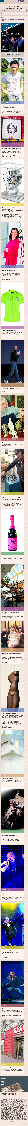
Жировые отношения (8, 835)
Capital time (20, 1)
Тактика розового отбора (8, 557)
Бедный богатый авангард (9, 713)
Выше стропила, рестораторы (10, 612)
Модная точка (6, 1067)
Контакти (3, 1082)
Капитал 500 (3, 3)
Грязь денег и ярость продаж (12, 148)
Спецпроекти (14, 1)
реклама (2, 1081)
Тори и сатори (5, 1008)
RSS (3, 17)
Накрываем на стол (7, 207)
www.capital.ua (21, 1099)
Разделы (6, 14)
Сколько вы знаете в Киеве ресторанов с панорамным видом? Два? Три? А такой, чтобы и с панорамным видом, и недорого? (12, 616)
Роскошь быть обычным (8, 388)
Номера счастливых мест (8, 270)
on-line (2, 1)
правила (2, 1084)
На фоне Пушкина (7, 442)
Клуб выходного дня (7, 330)
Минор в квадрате (7, 778)
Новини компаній (4, 1079)
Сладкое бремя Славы (8, 950)
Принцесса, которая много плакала (11, 653)
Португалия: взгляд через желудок (11, 497)
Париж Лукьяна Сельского (9, 106)
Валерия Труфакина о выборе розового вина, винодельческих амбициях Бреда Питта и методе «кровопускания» (12, 560)
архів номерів (7, 1)
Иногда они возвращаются (9, 893)
